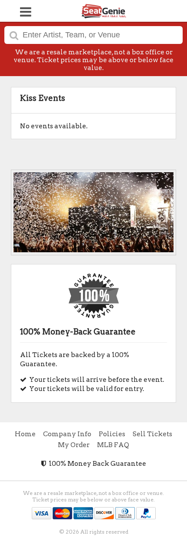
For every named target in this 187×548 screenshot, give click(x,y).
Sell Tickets (152, 434)
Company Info (67, 434)
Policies (112, 434)
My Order (74, 445)
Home (25, 434)
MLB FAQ (113, 445)
